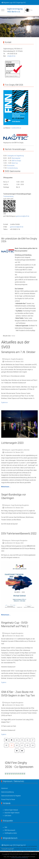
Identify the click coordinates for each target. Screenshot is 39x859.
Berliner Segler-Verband (11, 810)
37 (32, 740)
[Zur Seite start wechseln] (6, 740)
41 (22, 745)
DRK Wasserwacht (10, 830)
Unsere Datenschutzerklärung (19, 857)
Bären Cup (15, 163)
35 (22, 740)
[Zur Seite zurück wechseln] (11, 740)
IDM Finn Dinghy (16, 160)
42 (27, 745)
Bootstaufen (10, 165)
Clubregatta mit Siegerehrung (15, 155)
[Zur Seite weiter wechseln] (17, 751)
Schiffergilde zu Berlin (11, 833)
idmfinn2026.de (16, 128)
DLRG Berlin (8, 815)
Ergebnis (3, 682)
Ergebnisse (4, 402)
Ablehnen (15, 854)
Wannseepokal (16, 158)
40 (17, 745)
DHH (6, 827)
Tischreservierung (8, 196)
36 (27, 740)
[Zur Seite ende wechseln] (22, 751)
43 (33, 745)
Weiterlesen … (6, 486)
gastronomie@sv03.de (22, 216)
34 (17, 740)
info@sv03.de (11, 56)
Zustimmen (5, 854)
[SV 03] (20, 10)
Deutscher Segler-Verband (12, 813)
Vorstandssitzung (12, 168)
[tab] (17, 32)
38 (6, 745)
